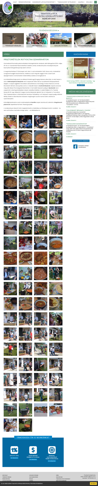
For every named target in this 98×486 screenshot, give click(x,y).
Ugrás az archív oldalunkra (81, 141)
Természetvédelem (6, 477)
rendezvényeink (6, 479)
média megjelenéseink (61, 480)
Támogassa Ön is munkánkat (63, 479)
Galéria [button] (81, 2)
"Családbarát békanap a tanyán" (78, 110)
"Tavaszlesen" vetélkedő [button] (66, 2)
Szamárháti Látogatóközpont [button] (43, 2)
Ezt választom (14, 458)
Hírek (57, 475)
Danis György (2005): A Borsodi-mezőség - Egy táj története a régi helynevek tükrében (81, 82)
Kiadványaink (59, 477)
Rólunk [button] (89, 2)
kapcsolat (5, 475)
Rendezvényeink (25, 2)
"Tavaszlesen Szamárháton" (76, 124)
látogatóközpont (6, 480)
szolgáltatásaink (33, 475)
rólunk (31, 479)
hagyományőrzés (33, 477)
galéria (31, 480)
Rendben (93, 483)
